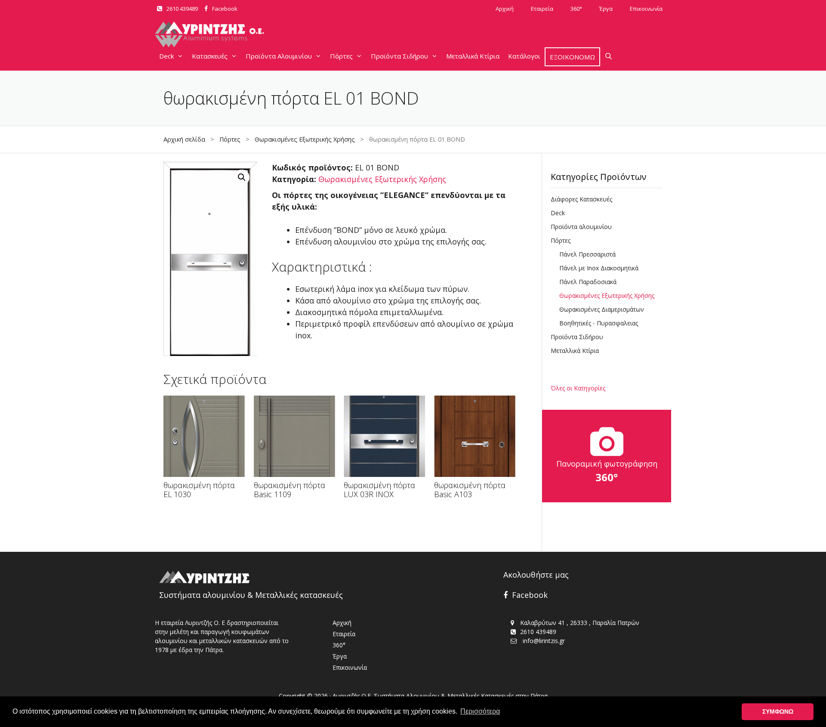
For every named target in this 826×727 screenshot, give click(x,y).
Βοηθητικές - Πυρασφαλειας (598, 323)
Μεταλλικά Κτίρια (472, 56)
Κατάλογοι (524, 56)
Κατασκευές (210, 56)
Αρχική (505, 8)
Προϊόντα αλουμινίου (581, 227)
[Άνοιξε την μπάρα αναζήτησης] (608, 56)
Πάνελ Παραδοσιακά (587, 282)
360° (576, 8)
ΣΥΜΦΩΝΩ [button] (777, 711)
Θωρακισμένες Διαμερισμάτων (601, 309)
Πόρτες (341, 56)
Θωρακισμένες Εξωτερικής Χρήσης (305, 139)
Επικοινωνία (646, 8)
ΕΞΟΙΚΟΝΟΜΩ (572, 57)
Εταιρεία (542, 8)
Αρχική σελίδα (184, 139)
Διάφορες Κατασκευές (581, 199)
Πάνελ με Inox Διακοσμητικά (598, 268)
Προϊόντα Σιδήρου (399, 56)
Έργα (606, 8)
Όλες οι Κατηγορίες (578, 388)
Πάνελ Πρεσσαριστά (587, 254)
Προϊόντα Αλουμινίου (279, 56)
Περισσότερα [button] (480, 711)
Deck (166, 56)
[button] (242, 177)
